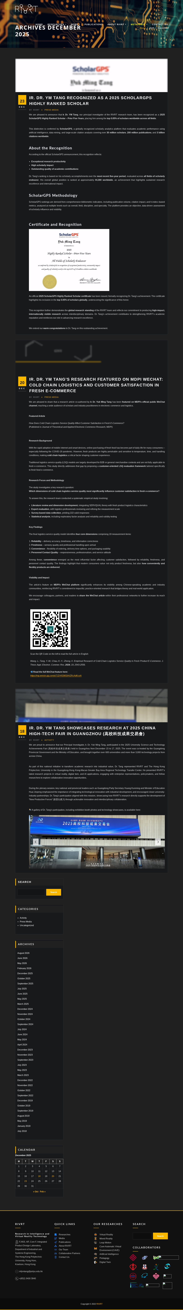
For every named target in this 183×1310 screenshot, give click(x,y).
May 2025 (22, 999)
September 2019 (25, 1111)
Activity (49, 740)
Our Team (63, 1249)
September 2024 (25, 1024)
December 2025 (25, 973)
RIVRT (34, 110)
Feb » (43, 1191)
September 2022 (25, 1095)
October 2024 (23, 1019)
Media (62, 1238)
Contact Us (160, 24)
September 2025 (25, 983)
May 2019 (22, 1121)
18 (39, 1176)
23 (25, 1181)
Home (39, 24)
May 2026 (22, 963)
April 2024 (22, 1045)
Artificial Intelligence (109, 1254)
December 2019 (25, 1100)
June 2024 (22, 1034)
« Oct (35, 1191)
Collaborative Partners (69, 1253)
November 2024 (25, 1014)
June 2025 (22, 994)
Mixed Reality (106, 1238)
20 (53, 1176)
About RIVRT (116, 24)
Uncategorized (27, 925)
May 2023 (22, 1070)
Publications (94, 24)
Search (24, 881)
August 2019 (23, 1116)
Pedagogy (104, 1258)
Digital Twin (105, 1262)
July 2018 (22, 1131)
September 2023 (25, 1060)
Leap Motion (105, 1242)
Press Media (51, 110)
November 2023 (25, 1055)
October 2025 (23, 978)
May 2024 (22, 1039)
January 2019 (23, 1126)
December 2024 (25, 1009)
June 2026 (22, 958)
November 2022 (25, 1085)
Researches (56, 24)
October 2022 (23, 1090)
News (75, 24)
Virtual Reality (106, 1234)
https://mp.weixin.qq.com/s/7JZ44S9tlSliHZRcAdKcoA (56, 675)
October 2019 (23, 1106)
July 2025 (22, 989)
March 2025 (23, 1004)
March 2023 (23, 1075)
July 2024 (22, 1029)
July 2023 (22, 1065)
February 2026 (24, 968)
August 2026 (23, 953)
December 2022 (25, 1080)
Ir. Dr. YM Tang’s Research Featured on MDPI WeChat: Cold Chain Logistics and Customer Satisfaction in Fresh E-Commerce (96, 385)
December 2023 (25, 1050)
